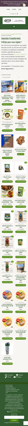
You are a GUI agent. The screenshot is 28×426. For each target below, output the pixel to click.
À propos (8, 9)
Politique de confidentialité (11, 391)
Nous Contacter (9, 385)
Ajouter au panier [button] (7, 130)
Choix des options (7, 104)
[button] (14, 26)
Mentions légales (9, 386)
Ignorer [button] (18, 5)
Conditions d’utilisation (11, 388)
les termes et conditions (16, 412)
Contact (20, 9)
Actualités (14, 9)
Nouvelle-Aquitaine (19, 54)
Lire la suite (21, 154)
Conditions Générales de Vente (12, 389)
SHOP (7, 392)
